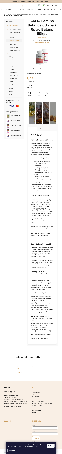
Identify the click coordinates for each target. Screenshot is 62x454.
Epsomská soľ (13, 78)
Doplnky (11, 66)
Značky (10, 94)
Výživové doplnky (13, 25)
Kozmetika (11, 60)
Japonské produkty (15, 50)
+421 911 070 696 (11, 397)
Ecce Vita (12, 37)
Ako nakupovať (36, 396)
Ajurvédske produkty (15, 29)
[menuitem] (6, 9)
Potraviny (11, 63)
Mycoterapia (13, 44)
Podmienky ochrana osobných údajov (42, 403)
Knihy (11, 84)
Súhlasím (50, 446)
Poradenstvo (35, 399)
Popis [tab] (32, 129)
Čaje (10, 54)
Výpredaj (11, 91)
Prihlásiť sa (19, 372)
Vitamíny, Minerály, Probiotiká (15, 33)
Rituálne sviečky (14, 75)
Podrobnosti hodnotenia (42, 42)
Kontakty (34, 412)
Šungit (11, 81)
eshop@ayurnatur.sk (13, 395)
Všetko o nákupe (36, 410)
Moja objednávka (36, 392)
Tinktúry (11, 57)
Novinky (11, 88)
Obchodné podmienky (38, 401)
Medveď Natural (14, 40)
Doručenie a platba (37, 406)
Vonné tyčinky (13, 72)
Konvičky (12, 69)
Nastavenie (12, 450)
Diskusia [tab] (42, 129)
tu (40, 446)
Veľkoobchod (35, 408)
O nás (33, 394)
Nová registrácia (36, 442)
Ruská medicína (14, 47)
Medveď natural (42, 38)
